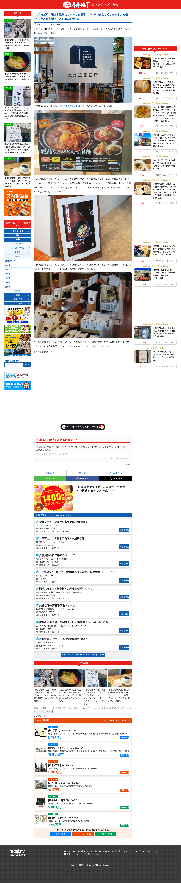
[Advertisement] (155, 28)
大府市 (7, 278)
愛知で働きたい (43, 515)
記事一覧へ (83, 473)
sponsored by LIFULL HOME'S (116, 720)
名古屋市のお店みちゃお (43, 711)
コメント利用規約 (126, 464)
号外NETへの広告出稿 (111, 851)
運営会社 (79, 851)
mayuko (49, 716)
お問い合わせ (129, 851)
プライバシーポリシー (148, 851)
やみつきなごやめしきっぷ (71, 106)
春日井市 (8, 269)
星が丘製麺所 (93, 29)
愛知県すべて (10, 261)
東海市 (7, 274)
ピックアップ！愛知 (104, 4)
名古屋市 (39, 716)
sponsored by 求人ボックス (62, 515)
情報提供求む (92, 851)
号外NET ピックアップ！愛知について (82, 854)
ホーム (69, 851)
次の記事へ (114, 473)
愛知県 (58, 24)
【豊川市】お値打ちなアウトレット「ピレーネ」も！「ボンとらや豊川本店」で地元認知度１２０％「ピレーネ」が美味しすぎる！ (164, 140)
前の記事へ (51, 473)
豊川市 (7, 282)
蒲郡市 (7, 287)
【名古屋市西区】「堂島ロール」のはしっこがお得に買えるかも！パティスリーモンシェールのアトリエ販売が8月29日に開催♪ (164, 87)
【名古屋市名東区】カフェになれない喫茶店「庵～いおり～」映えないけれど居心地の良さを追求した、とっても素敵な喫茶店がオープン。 (17, 113)
